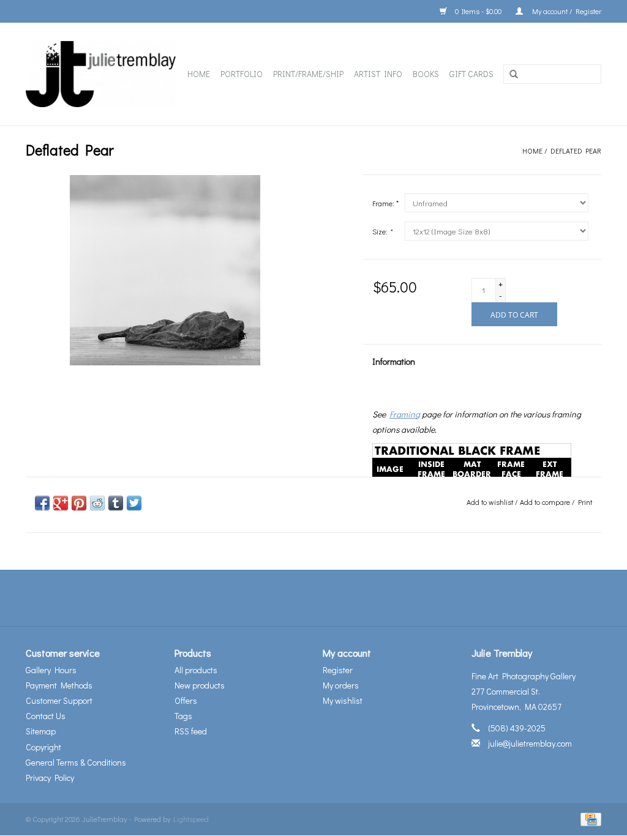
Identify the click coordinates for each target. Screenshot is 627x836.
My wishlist (342, 700)
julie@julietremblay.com (530, 743)
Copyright (43, 747)
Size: (382, 231)
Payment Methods (59, 685)
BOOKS (426, 74)
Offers (186, 700)
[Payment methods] (588, 818)
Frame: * (385, 203)
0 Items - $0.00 (478, 11)
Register (338, 670)
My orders (341, 685)
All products (196, 670)
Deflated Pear (575, 150)
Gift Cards (471, 74)
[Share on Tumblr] (115, 503)
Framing (404, 414)
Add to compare (546, 502)
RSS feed (191, 731)
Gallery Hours (51, 670)
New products (200, 685)
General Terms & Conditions (76, 762)
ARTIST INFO (378, 74)
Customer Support (59, 700)
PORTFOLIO (241, 74)
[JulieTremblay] (102, 74)
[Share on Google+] (60, 503)
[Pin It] (79, 503)
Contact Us (46, 716)
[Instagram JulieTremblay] (346, 598)
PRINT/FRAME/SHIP (308, 74)
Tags (183, 716)
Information (393, 361)
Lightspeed (191, 819)
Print (585, 502)
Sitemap (41, 731)
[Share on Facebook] (42, 503)
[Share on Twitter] (134, 503)
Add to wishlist (490, 502)
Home (198, 74)
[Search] (513, 74)
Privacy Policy (50, 777)
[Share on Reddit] (97, 503)
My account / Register (565, 11)
